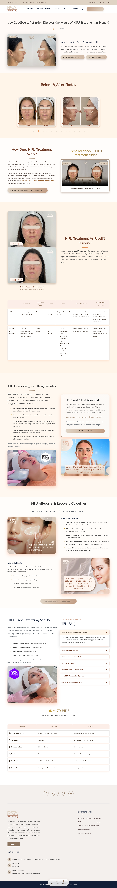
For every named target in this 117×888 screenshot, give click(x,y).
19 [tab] (79, 131)
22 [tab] (87, 131)
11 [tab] (59, 131)
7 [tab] (49, 131)
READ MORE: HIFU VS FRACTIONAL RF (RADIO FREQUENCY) (27, 190)
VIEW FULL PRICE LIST (85, 430)
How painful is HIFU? (68, 663)
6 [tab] (46, 131)
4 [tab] (41, 131)
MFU (79, 822)
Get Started (94, 9)
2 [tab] (36, 131)
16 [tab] (72, 131)
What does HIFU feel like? (70, 650)
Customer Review (84, 829)
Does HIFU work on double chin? (72, 670)
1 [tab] (33, 131)
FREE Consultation (98, 57)
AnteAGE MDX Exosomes (86, 825)
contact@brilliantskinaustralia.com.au (36, 2)
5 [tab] (43, 131)
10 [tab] (56, 131)
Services (30, 9)
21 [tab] (84, 131)
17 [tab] (74, 131)
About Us (58, 9)
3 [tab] (38, 131)
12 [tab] (61, 131)
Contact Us (75, 9)
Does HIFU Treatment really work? (73, 676)
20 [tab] (82, 131)
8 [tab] (51, 131)
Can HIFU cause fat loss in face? (72, 682)
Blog (66, 9)
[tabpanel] (36, 112)
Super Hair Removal (84, 818)
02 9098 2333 (14, 2)
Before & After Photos (73, 57)
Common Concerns (43, 9)
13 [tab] (64, 131)
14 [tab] (66, 131)
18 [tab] (77, 131)
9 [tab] (54, 131)
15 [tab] (69, 131)
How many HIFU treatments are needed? (75, 632)
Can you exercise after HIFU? (71, 657)
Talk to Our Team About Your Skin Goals (58, 601)
